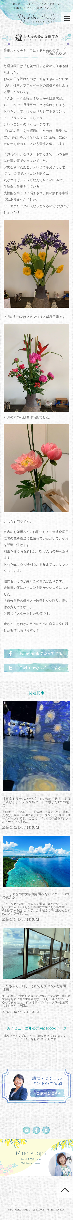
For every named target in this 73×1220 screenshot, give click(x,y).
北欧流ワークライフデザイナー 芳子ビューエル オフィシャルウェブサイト (36, 13)
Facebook (36, 1130)
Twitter (46, 1130)
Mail (27, 1130)
